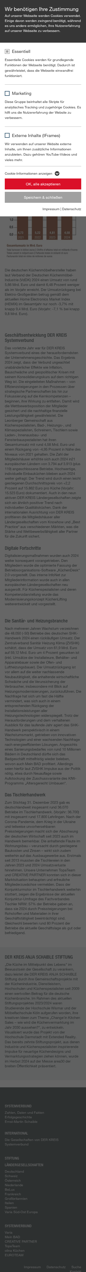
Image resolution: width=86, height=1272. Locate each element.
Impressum (51, 209)
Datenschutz (71, 209)
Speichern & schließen (43, 197)
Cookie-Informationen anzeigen (28, 173)
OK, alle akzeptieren (43, 184)
